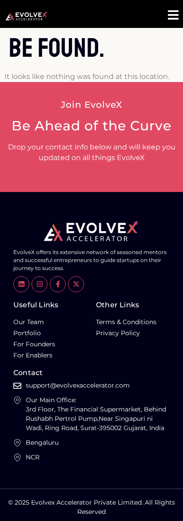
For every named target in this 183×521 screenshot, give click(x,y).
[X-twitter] (76, 284)
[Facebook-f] (58, 284)
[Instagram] (40, 284)
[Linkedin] (21, 284)
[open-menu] (173, 16)
